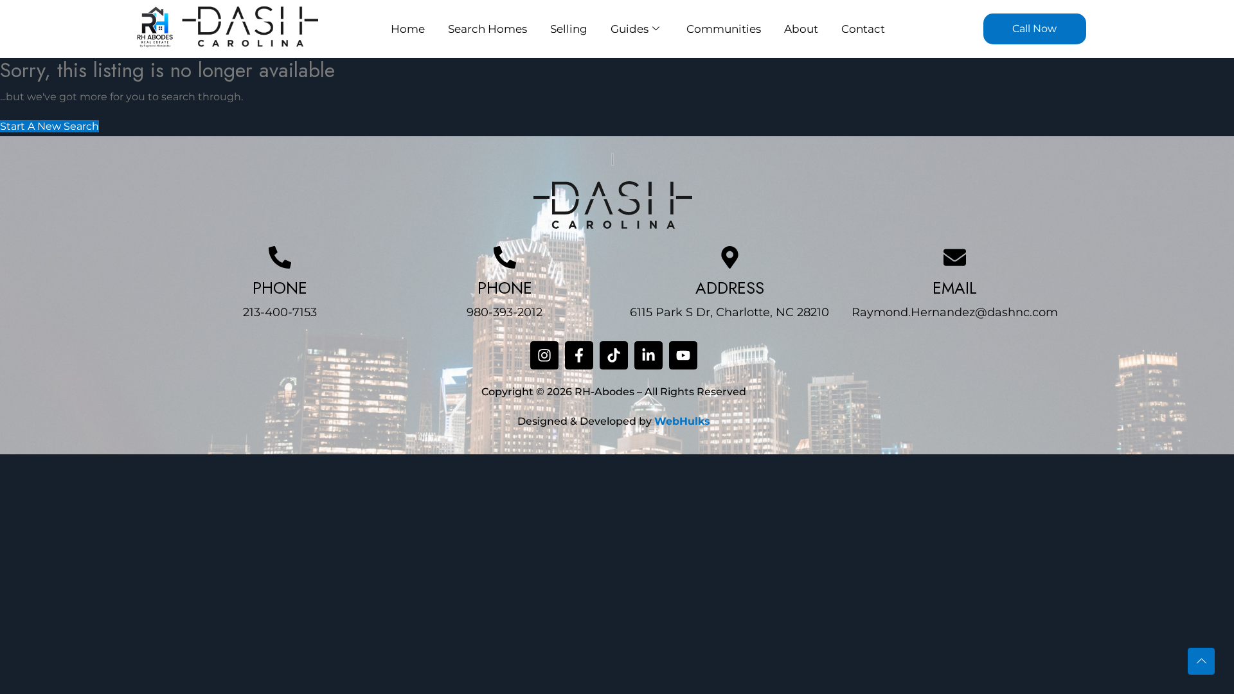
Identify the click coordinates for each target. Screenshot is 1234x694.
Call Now (1034, 28)
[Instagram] (544, 355)
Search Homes (487, 28)
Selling (568, 28)
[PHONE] (280, 257)
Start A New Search (49, 126)
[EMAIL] (954, 257)
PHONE (280, 287)
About (801, 28)
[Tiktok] (614, 355)
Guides (629, 28)
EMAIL (955, 287)
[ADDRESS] (730, 257)
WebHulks (682, 421)
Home (408, 28)
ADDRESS (729, 287)
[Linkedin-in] (648, 355)
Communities (723, 28)
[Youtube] (683, 355)
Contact (863, 28)
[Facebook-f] (579, 355)
